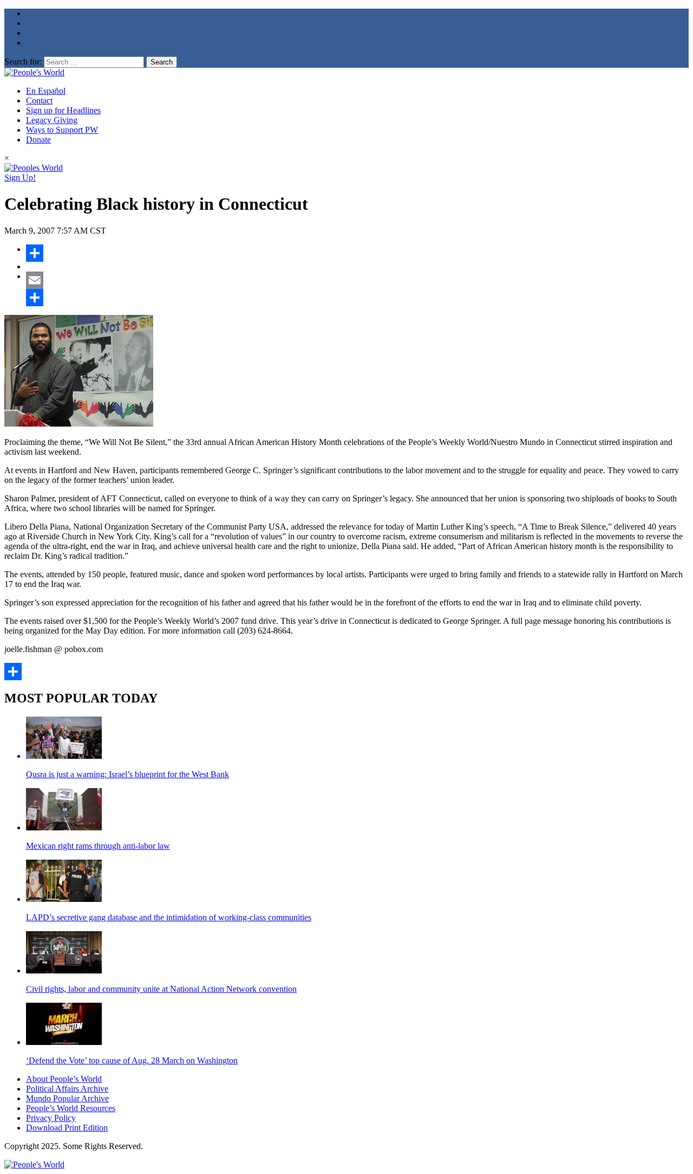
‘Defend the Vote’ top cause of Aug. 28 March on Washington (132, 1060)
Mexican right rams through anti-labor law (98, 845)
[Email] (357, 280)
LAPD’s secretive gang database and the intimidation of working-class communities (168, 917)
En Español (46, 90)
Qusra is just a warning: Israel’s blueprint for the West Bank (127, 774)
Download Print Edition (67, 1127)
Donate (38, 139)
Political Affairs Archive (67, 1088)
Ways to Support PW (62, 129)
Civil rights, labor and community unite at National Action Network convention (161, 989)
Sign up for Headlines (63, 110)
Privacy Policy (51, 1118)
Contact (39, 100)
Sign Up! (20, 177)
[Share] (357, 253)
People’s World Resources (70, 1108)
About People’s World (64, 1078)
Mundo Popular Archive (67, 1098)
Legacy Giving (51, 120)
